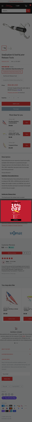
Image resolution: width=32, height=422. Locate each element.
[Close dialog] (30, 201)
